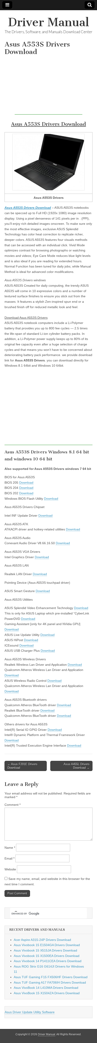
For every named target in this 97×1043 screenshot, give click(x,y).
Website (10, 869)
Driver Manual (48, 22)
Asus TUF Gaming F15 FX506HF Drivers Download (51, 977)
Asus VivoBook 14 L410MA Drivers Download (46, 987)
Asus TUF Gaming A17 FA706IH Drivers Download (50, 982)
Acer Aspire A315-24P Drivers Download (42, 940)
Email (9, 858)
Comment (13, 804)
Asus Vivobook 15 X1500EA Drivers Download (46, 956)
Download (26, 482)
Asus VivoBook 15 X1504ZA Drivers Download (47, 993)
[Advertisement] (48, 86)
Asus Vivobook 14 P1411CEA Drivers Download (47, 961)
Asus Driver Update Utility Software (30, 1012)
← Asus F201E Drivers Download (22, 765)
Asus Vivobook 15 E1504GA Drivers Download (47, 945)
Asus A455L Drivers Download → (77, 765)
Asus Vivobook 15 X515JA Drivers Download (45, 950)
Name (10, 847)
